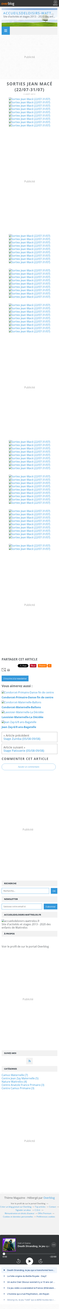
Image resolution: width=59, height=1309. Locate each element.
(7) (15, 1075)
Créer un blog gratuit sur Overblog (15, 1206)
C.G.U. (37, 1210)
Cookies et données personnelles (18, 1216)
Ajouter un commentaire (28, 767)
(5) (20, 1078)
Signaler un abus (23, 1210)
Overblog (49, 1198)
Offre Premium (44, 1213)
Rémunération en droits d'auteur (19, 1213)
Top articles (40, 1206)
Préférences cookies (46, 1216)
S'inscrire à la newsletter (15, 678)
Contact (52, 1206)
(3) (23, 1085)
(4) (14, 1081)
